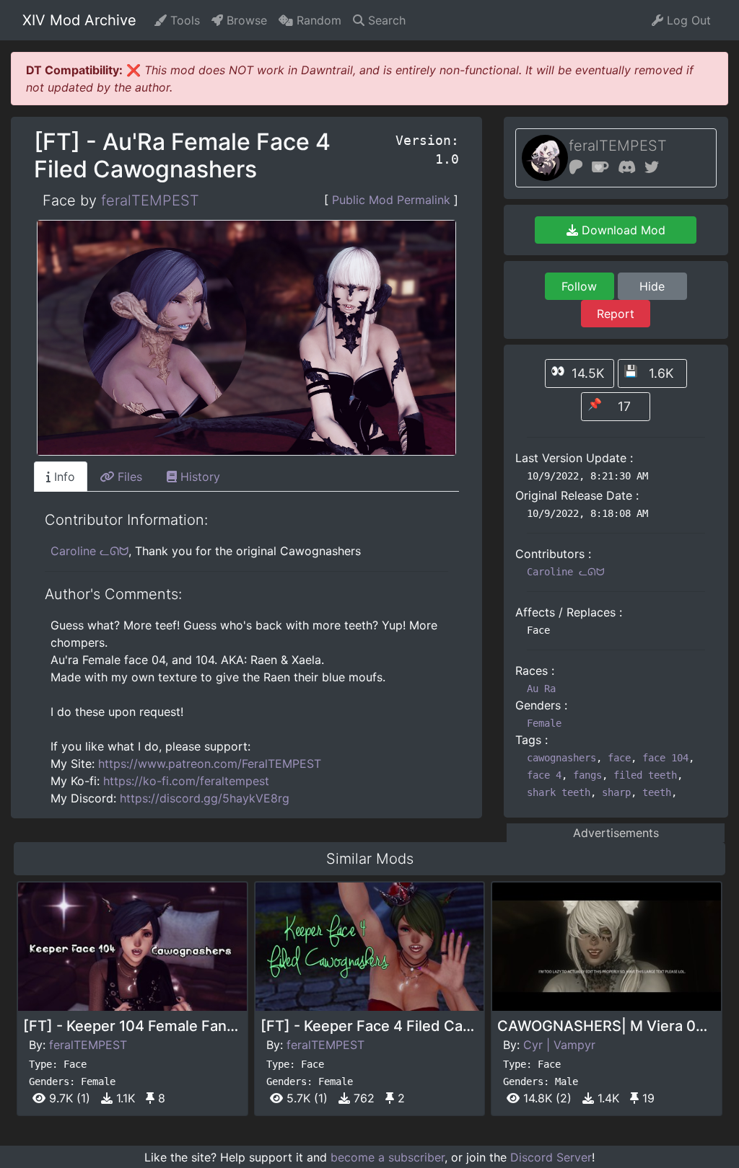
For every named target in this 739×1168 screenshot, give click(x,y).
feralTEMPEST (150, 200)
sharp (616, 792)
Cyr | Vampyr (559, 1045)
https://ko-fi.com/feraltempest (186, 781)
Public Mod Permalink (391, 200)
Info (63, 476)
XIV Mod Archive (79, 20)
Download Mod (621, 230)
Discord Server (551, 1157)
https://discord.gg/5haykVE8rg (204, 798)
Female (544, 723)
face (619, 758)
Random (317, 20)
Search (385, 20)
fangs (587, 775)
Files (128, 476)
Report (615, 313)
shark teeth (558, 792)
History (198, 476)
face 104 (665, 758)
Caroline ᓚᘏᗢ (89, 551)
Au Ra (541, 688)
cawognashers (561, 758)
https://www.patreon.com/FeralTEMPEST (209, 763)
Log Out (687, 20)
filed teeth (645, 775)
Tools (183, 20)
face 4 (544, 775)
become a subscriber (388, 1157)
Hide (652, 286)
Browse (245, 20)
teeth (656, 792)
